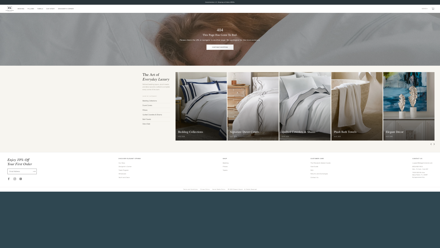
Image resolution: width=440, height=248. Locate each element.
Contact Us (315, 177)
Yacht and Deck (124, 177)
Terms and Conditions (190, 189)
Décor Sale (146, 124)
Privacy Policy (205, 189)
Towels (225, 170)
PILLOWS (31, 8)
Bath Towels (147, 119)
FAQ (312, 170)
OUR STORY (50, 8)
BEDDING (21, 8)
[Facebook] (8, 179)
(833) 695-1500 (417, 167)
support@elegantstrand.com (422, 163)
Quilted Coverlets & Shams (152, 115)
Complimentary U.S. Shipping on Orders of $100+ (220, 2)
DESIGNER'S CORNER (66, 8)
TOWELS (40, 8)
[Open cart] (433, 8)
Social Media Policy (218, 189)
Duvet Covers (147, 105)
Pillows (145, 110)
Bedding (226, 163)
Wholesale (122, 174)
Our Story (122, 163)
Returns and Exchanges (319, 174)
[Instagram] (15, 179)
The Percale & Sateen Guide (321, 163)
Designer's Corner (125, 167)
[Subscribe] (34, 171)
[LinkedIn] (21, 179)
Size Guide (314, 167)
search (425, 8)
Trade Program (124, 170)
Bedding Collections (150, 101)
